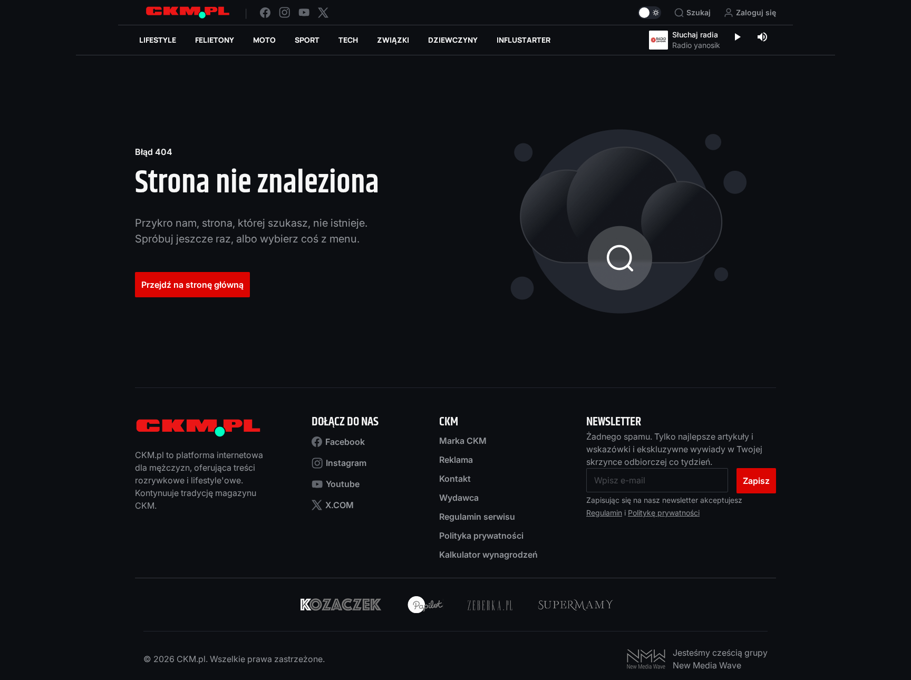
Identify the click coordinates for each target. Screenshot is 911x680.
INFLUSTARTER (523, 40)
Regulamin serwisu (477, 516)
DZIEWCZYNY (453, 40)
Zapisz (756, 480)
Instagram (346, 463)
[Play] (737, 38)
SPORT (307, 40)
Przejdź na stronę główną (192, 284)
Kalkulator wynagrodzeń (488, 554)
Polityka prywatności (481, 535)
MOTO (264, 40)
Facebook (345, 441)
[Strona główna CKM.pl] (188, 12)
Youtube (343, 484)
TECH (348, 40)
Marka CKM (463, 440)
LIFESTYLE (157, 40)
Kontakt (455, 478)
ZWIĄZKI (393, 40)
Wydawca (459, 497)
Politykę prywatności (664, 512)
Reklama (456, 459)
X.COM (339, 505)
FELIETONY (214, 40)
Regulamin (604, 512)
